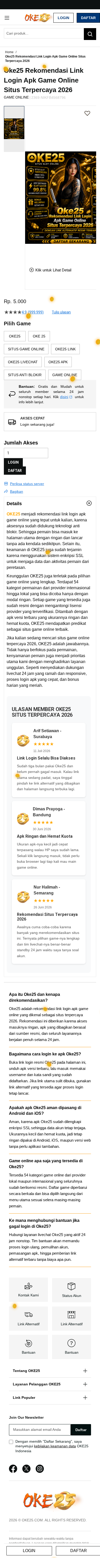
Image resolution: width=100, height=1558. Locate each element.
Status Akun (71, 1296)
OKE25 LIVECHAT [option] (23, 362)
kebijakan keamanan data (55, 1446)
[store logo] (37, 17)
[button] (28, 182)
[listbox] (50, 355)
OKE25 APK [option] (58, 362)
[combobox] (50, 33)
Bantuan (28, 1352)
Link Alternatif (28, 1324)
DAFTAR (15, 471)
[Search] (90, 34)
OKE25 (13, 514)
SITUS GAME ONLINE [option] (26, 349)
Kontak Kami (28, 1295)
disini (64, 397)
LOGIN (13, 462)
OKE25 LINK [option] (65, 349)
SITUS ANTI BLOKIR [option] (25, 375)
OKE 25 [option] (39, 336)
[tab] (50, 503)
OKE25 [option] (15, 336)
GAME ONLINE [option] (64, 375)
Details (14, 503)
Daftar (88, 18)
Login (63, 18)
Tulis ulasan (61, 312)
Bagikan (16, 491)
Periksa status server (27, 484)
